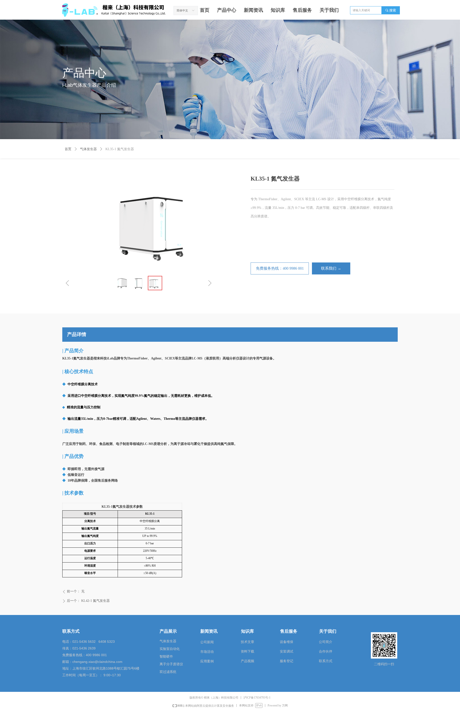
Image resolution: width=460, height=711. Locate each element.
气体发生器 (88, 149)
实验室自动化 (170, 649)
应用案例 (207, 661)
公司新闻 (207, 642)
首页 (68, 149)
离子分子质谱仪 (171, 664)
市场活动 (207, 652)
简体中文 (182, 10)
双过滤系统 (168, 672)
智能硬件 (166, 656)
